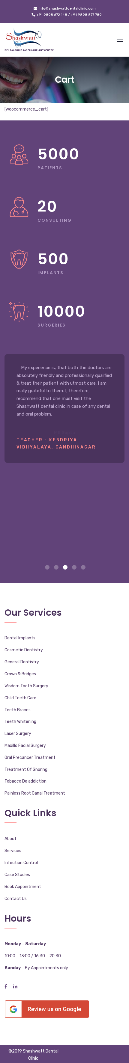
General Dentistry (21, 662)
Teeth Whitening (20, 721)
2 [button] (56, 567)
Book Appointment (22, 886)
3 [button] (65, 567)
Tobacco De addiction (25, 781)
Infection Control (21, 862)
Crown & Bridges (20, 674)
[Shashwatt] (24, 40)
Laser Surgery (17, 733)
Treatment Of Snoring (25, 769)
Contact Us (15, 898)
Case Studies (17, 874)
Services (12, 850)
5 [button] (83, 567)
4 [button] (74, 567)
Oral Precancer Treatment (30, 757)
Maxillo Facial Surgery (25, 745)
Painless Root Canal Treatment (34, 793)
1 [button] (47, 567)
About (10, 838)
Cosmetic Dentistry (23, 650)
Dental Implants (19, 638)
